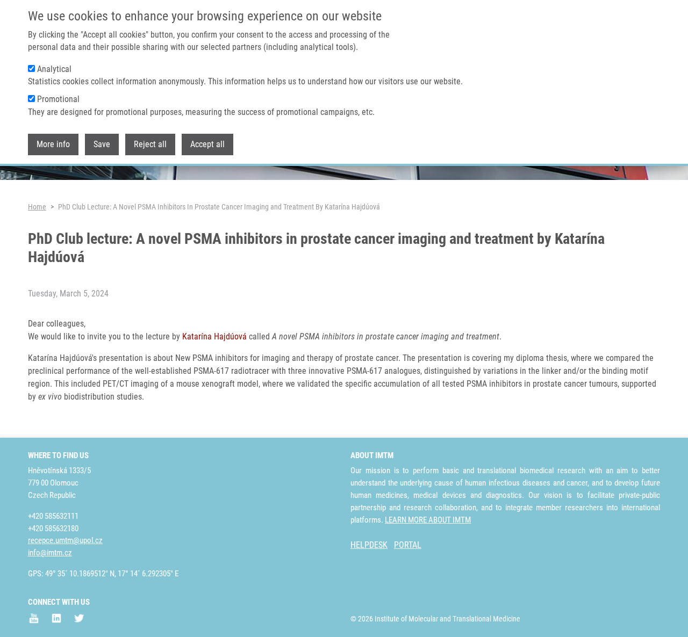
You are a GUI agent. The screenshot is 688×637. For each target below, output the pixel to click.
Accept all (207, 144)
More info (53, 144)
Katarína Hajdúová (214, 336)
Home (37, 206)
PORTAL (407, 545)
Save (102, 144)
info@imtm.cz (50, 553)
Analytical (54, 69)
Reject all (150, 144)
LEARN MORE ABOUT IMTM (428, 520)
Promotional (58, 99)
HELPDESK (369, 545)
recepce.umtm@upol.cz (65, 540)
